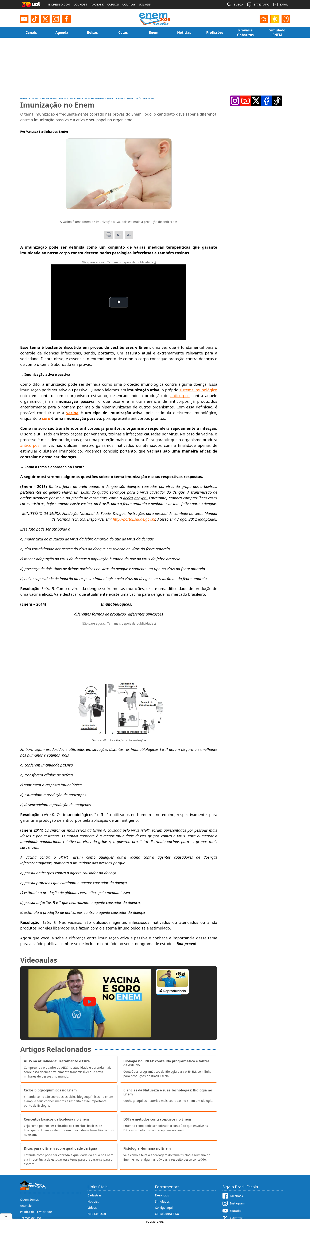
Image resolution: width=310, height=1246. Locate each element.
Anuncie (26, 1206)
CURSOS (113, 4)
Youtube (235, 1211)
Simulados (162, 1201)
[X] (45, 19)
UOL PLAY (129, 4)
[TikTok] (35, 19)
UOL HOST (80, 4)
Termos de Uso (30, 1218)
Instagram (237, 1203)
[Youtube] (24, 19)
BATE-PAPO (261, 4)
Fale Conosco (97, 1214)
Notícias (93, 1201)
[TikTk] (277, 101)
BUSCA (238, 4)
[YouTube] (245, 101)
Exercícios (162, 1195)
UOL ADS (145, 4)
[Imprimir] (108, 235)
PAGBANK (97, 4)
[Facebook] (266, 101)
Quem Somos (29, 1200)
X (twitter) (236, 1218)
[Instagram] (56, 19)
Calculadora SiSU (167, 1214)
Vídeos (92, 1208)
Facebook (236, 1196)
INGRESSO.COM (59, 4)
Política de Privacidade (36, 1212)
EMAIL (284, 4)
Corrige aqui (164, 1208)
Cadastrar (94, 1195)
